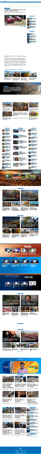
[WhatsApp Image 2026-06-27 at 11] (3, 164)
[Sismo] (30, 156)
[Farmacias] (28, 413)
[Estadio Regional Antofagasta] (3, 161)
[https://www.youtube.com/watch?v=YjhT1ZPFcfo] (16, 283)
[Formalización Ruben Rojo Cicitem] (28, 22)
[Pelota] (3, 147)
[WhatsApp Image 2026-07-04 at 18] (3, 157)
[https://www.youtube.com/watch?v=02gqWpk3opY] (32, 283)
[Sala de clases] (28, 409)
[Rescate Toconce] (30, 160)
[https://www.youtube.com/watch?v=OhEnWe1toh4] (8, 250)
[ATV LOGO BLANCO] (20, 449)
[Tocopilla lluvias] (20, 106)
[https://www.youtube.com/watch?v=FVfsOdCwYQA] (24, 283)
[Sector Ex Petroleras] (30, 138)
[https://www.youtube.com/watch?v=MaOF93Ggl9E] (34, 261)
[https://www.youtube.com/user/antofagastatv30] (22, 450)
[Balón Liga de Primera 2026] (3, 144)
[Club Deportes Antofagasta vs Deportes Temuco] (3, 130)
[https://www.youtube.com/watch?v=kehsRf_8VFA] (25, 261)
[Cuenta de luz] (30, 149)
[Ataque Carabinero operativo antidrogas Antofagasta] (28, 24)
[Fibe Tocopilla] (30, 167)
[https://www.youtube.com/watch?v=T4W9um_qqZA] (16, 250)
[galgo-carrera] (30, 134)
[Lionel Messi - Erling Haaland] (3, 168)
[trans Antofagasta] (28, 427)
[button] (6, 76)
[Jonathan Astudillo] (3, 154)
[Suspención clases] (28, 430)
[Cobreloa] (3, 151)
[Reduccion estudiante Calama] (28, 42)
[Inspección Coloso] (30, 152)
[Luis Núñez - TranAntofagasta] (28, 34)
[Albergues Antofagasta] (28, 423)
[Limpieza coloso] (30, 145)
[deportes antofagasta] (3, 134)
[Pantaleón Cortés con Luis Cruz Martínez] (30, 164)
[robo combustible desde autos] (28, 39)
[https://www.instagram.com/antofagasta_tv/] (20, 450)
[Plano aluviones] (28, 434)
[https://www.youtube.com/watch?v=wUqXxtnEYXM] (6, 261)
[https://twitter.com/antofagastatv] (18, 450)
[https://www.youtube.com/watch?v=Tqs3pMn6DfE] (32, 250)
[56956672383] (24, 450)
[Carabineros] (28, 19)
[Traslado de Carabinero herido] (28, 27)
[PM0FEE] (3, 137)
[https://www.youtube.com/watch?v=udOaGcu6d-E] (24, 250)
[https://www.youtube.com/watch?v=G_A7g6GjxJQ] (16, 261)
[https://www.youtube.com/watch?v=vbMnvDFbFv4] (8, 283)
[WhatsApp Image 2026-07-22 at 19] (3, 140)
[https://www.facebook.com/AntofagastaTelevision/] (16, 450)
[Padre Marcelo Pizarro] (28, 37)
